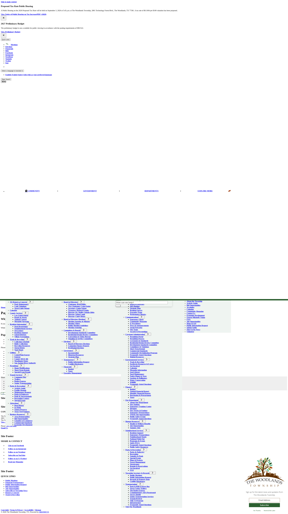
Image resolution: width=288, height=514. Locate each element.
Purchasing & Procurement (140, 395)
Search (118, 300)
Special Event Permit (22, 372)
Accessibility (29, 510)
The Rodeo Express (137, 491)
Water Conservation (137, 380)
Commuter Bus (20, 377)
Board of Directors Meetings (74, 319)
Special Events (19, 400)
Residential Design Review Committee (144, 343)
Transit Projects (136, 499)
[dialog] (264, 485)
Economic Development (23, 425)
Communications (131, 317)
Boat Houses (19, 405)
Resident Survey (136, 310)
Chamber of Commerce (23, 421)
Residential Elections (76, 348)
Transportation (131, 484)
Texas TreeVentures (22, 412)
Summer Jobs (135, 428)
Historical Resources (76, 355)
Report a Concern (12, 493)
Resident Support (21, 333)
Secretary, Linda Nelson (77, 308)
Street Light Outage (21, 308)
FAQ (132, 470)
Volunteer (190, 332)
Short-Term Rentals (22, 370)
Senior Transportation (22, 383)
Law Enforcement (21, 315)
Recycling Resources (22, 346)
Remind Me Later (269, 511)
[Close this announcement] (3, 17)
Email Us (4, 428)
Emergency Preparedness (139, 413)
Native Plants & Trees (138, 376)
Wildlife (133, 382)
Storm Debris (19, 348)
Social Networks (136, 328)
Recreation (134, 454)
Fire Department (131, 400)
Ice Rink (17, 408)
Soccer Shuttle (135, 495)
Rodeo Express (20, 381)
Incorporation (73, 353)
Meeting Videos (74, 323)
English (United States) (28, 67)
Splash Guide (192, 328)
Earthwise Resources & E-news (142, 364)
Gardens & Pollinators (138, 378)
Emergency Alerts (137, 319)
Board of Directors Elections (79, 344)
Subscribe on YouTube (16, 455)
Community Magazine (138, 321)
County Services (16, 313)
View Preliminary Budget (10, 32)
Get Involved (135, 366)
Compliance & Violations (139, 347)
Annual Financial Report (139, 391)
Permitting (14, 366)
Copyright (5, 510)
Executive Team (136, 312)
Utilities (13, 353)
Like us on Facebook (16, 446)
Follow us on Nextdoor (16, 452)
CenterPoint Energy (22, 355)
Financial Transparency (14, 483)
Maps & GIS (191, 323)
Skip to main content (9, 2)
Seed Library (135, 372)
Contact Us (191, 313)
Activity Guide (19, 388)
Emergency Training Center (140, 406)
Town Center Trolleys (138, 488)
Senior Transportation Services (142, 497)
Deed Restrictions (21, 327)
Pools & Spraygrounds (23, 396)
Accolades (190, 307)
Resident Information (18, 324)
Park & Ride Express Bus (140, 486)
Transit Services (16, 375)
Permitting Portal (136, 337)
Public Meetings (136, 475)
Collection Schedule (21, 342)
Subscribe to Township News (16, 491)
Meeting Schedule (75, 328)
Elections (67, 341)
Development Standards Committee (81, 333)
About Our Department (139, 402)
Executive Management (73, 373)
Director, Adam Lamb (76, 314)
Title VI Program (136, 501)
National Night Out (137, 439)
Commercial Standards (23, 423)
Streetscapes (134, 464)
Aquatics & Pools (136, 456)
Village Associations (21, 337)
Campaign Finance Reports (78, 346)
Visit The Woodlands (133, 507)
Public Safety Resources (139, 447)
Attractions (14, 403)
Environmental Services (134, 360)
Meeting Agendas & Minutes (79, 321)
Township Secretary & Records (137, 473)
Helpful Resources (137, 357)
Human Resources (132, 421)
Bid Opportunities (21, 419)
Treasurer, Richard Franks (78, 310)
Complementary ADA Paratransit (143, 493)
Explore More (205, 191)
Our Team (134, 330)
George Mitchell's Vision (196, 317)
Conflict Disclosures (75, 364)
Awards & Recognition (138, 332)
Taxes (70, 371)
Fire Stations (135, 404)
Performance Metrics (138, 314)
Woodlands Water (21, 361)
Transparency (69, 360)
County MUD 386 (21, 359)
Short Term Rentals (137, 349)
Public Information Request (78, 362)
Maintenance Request (22, 392)
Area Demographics (22, 417)
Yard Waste (18, 350)
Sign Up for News (193, 330)
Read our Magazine (15, 462)
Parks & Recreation (17, 386)
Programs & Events (137, 441)
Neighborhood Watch (138, 437)
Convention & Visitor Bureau (79, 337)
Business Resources (17, 414)
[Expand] (8, 298)
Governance (68, 351)
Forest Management (137, 462)
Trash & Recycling (17, 339)
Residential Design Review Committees (83, 335)
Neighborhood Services (23, 329)
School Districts (20, 335)
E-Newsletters (135, 323)
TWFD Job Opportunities (140, 415)
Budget (71, 369)
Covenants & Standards (139, 341)
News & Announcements (139, 326)
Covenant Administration (135, 334)
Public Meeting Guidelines (78, 326)
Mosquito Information (138, 370)
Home (3, 307)
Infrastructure (135, 503)
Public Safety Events (138, 417)
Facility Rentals (20, 390)
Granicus (44, 512)
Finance (128, 387)
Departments (152, 191)
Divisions (133, 409)
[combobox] (12, 71)
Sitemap (38, 510)
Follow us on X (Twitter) (17, 459)
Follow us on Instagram (17, 449)
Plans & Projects (136, 460)
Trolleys (17, 379)
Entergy (17, 357)
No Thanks (257, 511)
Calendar (13, 310)
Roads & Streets (20, 317)
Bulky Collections (21, 344)
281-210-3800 (11, 426)
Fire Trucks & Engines (138, 411)
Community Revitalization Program (143, 353)
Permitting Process (137, 339)
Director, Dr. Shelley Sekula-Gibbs (81, 312)
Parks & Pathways (21, 394)
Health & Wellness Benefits (140, 424)
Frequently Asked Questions (140, 355)
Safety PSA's (135, 443)
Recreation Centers (21, 398)
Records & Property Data (140, 479)
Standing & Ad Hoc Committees (80, 339)
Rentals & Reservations (139, 466)
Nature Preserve (20, 410)
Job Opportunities (137, 426)
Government (90, 191)
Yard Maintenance (137, 374)
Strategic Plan (73, 357)
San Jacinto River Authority (25, 363)
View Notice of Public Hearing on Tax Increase (23, 14)
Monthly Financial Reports (140, 393)
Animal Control (20, 319)
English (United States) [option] (28, 75)
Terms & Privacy (16, 510)
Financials (67, 367)
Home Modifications (22, 368)
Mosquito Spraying (21, 321)
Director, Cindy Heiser (76, 316)
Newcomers (18, 331)
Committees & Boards (72, 330)
